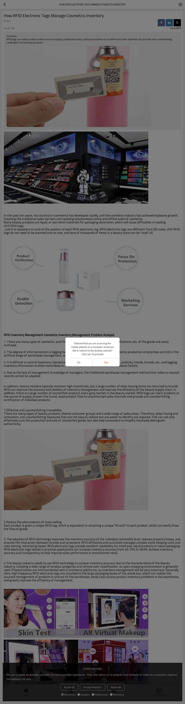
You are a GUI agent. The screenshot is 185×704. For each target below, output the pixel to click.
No (78, 362)
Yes (106, 362)
